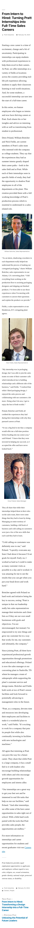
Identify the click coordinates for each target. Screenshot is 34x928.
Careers (6, 890)
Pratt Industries (9, 35)
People (12, 890)
